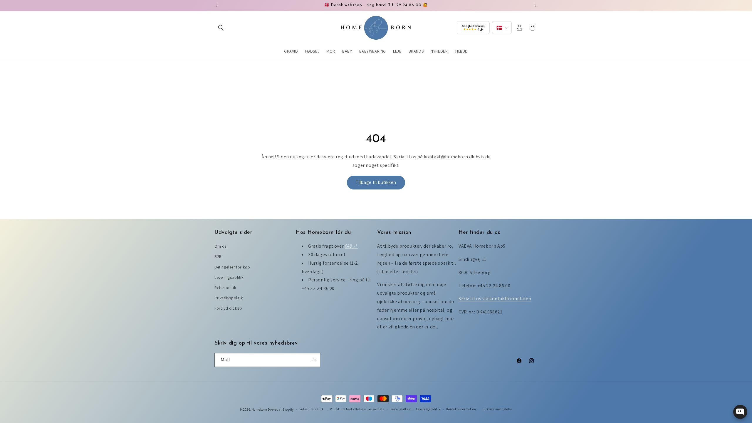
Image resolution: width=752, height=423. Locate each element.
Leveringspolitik (229, 277)
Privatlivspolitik (228, 298)
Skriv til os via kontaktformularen (495, 299)
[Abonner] (313, 360)
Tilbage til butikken (376, 182)
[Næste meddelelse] (535, 5)
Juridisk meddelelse (497, 409)
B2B (218, 256)
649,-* (351, 246)
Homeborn (259, 409)
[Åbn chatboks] (740, 412)
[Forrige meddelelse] (216, 5)
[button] (220, 27)
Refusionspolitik (312, 409)
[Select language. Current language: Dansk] (502, 27)
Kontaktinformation (461, 409)
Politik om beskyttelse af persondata (357, 409)
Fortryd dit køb (228, 308)
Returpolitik (225, 287)
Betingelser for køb (232, 267)
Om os (220, 246)
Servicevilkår (400, 409)
